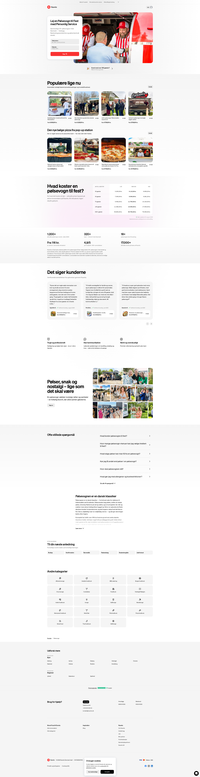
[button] (63, 48)
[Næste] (151, 323)
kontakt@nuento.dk (88, 711)
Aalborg (49, 661)
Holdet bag (121, 731)
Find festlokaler (122, 739)
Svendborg (114, 664)
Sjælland (92, 676)
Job (119, 734)
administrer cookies (91, 767)
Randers (92, 664)
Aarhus (70, 661)
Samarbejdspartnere (124, 742)
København (72, 676)
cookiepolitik (103, 766)
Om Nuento (121, 728)
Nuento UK (121, 745)
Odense (71, 664)
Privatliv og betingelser (53, 766)
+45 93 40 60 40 (87, 708)
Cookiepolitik (65, 766)
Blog (84, 728)
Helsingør (114, 661)
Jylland (49, 676)
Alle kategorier (51, 731)
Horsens (135, 661)
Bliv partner (121, 736)
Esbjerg (92, 661)
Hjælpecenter (87, 705)
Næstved (49, 664)
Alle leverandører (52, 728)
